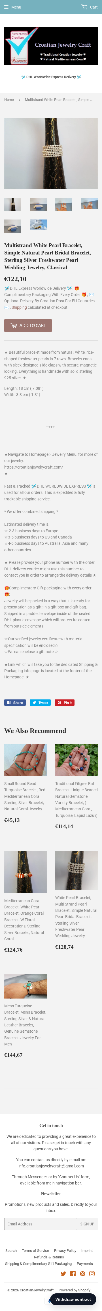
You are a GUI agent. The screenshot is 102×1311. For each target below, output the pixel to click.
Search (11, 1250)
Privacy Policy (65, 1250)
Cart (93, 7)
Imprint (87, 1250)
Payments (85, 1264)
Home (9, 100)
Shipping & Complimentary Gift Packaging (38, 1264)
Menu (16, 7)
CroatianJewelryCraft (37, 1290)
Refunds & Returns (49, 1257)
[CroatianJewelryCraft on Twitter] (63, 1274)
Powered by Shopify (74, 1290)
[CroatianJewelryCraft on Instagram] (92, 1274)
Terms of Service (35, 1250)
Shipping (20, 307)
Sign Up (87, 1224)
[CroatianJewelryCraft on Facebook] (73, 1274)
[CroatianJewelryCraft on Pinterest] (83, 1274)
